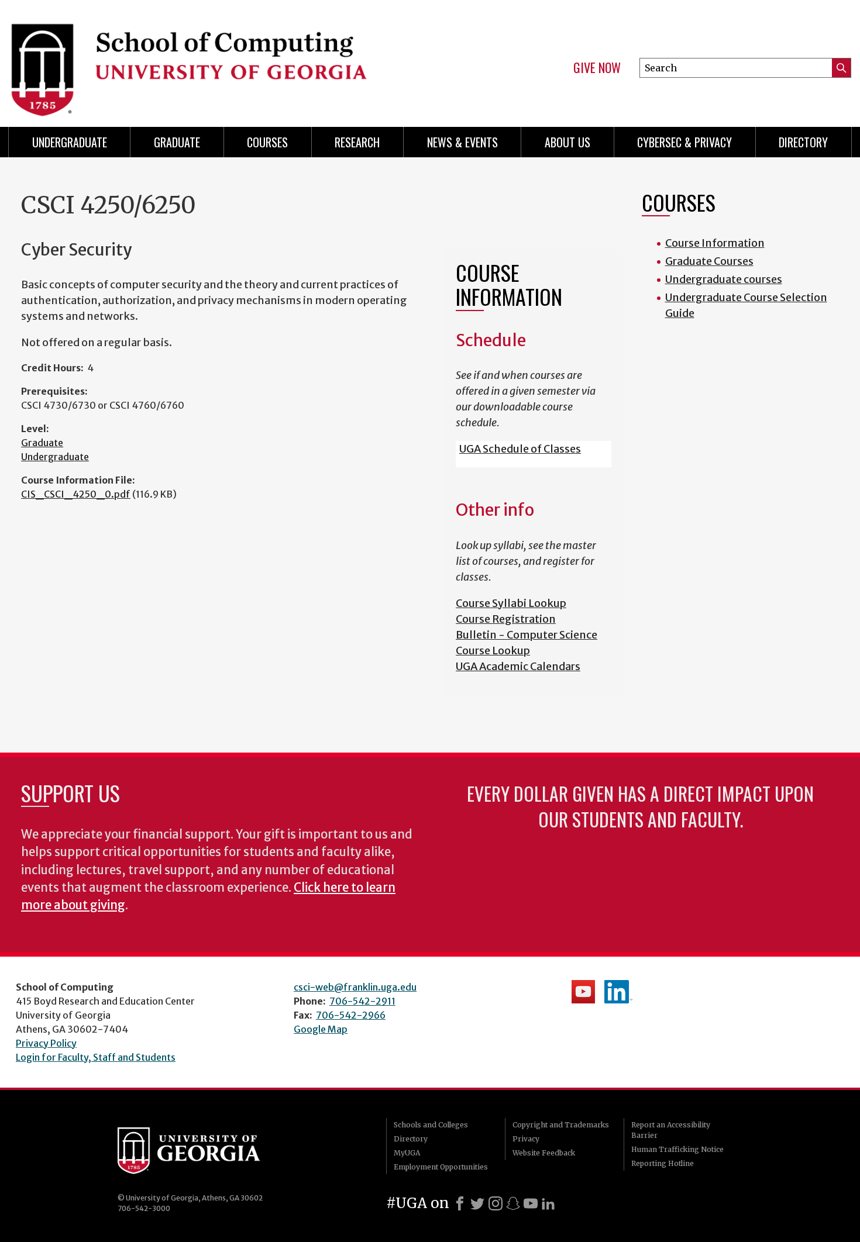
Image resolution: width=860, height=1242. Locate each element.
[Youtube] (531, 1203)
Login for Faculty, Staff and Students (96, 1057)
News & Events (462, 142)
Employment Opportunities (441, 1166)
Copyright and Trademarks (560, 1124)
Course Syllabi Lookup (511, 603)
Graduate (177, 142)
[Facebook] (460, 1203)
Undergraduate (69, 142)
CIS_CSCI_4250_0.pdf (75, 494)
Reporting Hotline (662, 1163)
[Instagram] (496, 1203)
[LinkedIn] (548, 1203)
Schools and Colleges (431, 1124)
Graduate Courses (709, 261)
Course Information (715, 243)
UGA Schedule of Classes (520, 449)
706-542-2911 (362, 1001)
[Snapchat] (513, 1203)
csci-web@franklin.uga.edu (355, 987)
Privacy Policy (46, 1043)
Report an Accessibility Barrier (670, 1130)
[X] (477, 1203)
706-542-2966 (351, 1015)
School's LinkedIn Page (618, 991)
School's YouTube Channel (583, 991)
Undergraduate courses (723, 279)
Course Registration (506, 619)
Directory (803, 142)
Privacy (525, 1138)
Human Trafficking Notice (677, 1149)
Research (357, 142)
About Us (567, 142)
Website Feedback (543, 1152)
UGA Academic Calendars (518, 666)
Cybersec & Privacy (684, 142)
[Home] (213, 58)
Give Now (597, 68)
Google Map (321, 1029)
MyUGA (407, 1152)
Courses (267, 142)
